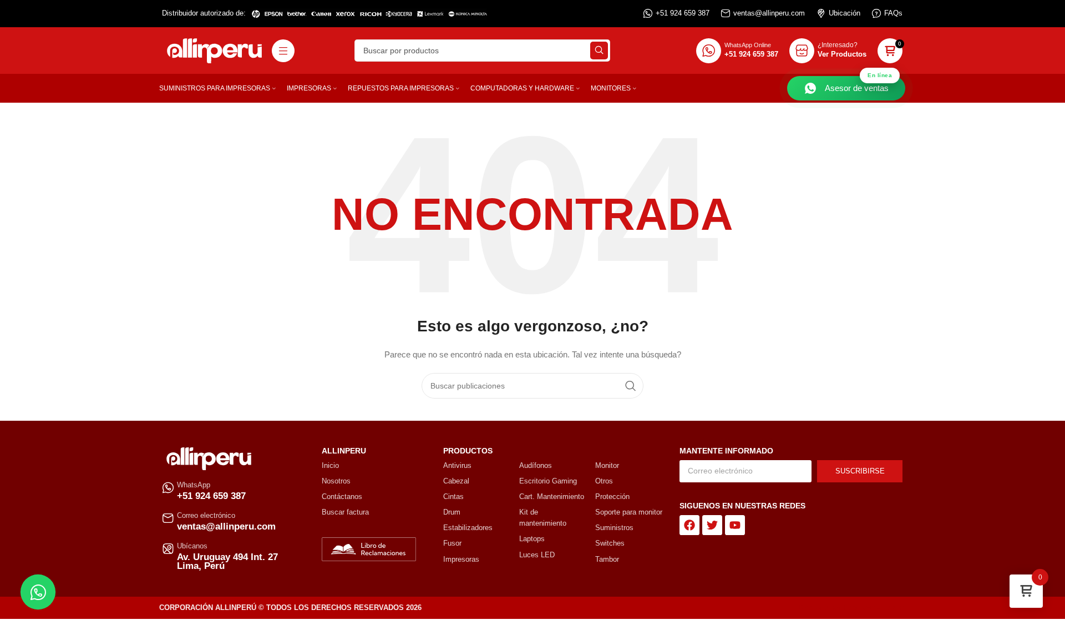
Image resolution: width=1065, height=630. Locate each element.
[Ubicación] (821, 13)
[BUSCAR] (599, 50)
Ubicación (844, 13)
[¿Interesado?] (801, 50)
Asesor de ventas (858, 84)
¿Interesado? (838, 45)
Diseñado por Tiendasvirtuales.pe (851, 608)
